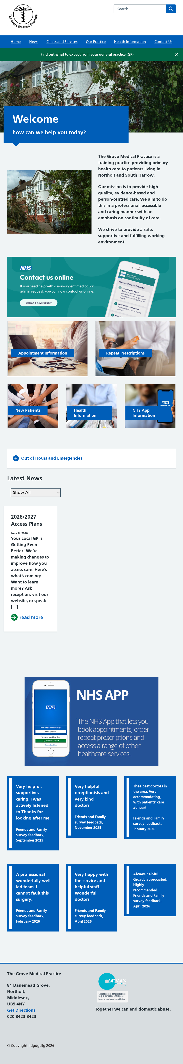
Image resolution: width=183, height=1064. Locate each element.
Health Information (130, 41)
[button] (91, 458)
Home (16, 41)
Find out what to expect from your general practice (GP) (87, 54)
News (33, 41)
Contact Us (163, 41)
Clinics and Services (61, 41)
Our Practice (96, 41)
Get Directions (21, 1010)
